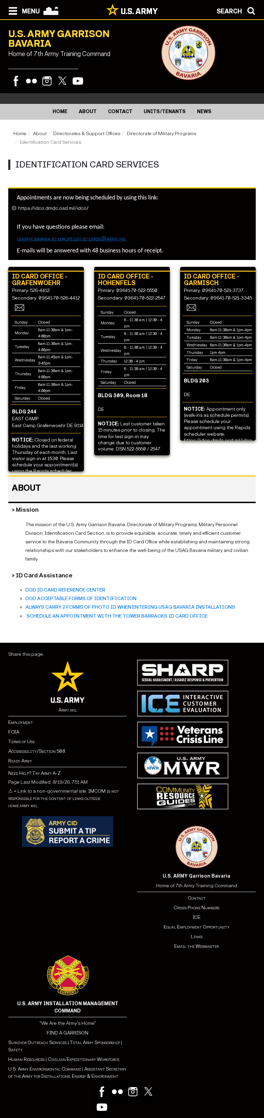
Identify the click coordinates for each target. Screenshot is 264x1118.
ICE (196, 917)
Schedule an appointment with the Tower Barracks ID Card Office (116, 616)
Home (19, 134)
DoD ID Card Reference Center (65, 590)
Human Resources (26, 1059)
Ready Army (20, 761)
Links (196, 937)
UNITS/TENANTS (165, 112)
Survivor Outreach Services (37, 1042)
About (40, 134)
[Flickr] (31, 81)
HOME (60, 112)
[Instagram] (47, 81)
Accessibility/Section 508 (36, 751)
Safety (15, 1050)
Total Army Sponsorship (95, 1042)
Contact (197, 898)
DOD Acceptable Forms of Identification (80, 598)
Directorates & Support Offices (86, 134)
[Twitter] (62, 81)
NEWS (204, 112)
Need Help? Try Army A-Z (34, 773)
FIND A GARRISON (67, 1033)
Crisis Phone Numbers (196, 908)
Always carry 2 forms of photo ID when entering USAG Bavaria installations (130, 607)
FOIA (13, 732)
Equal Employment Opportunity (197, 927)
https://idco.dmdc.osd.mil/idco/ (53, 208)
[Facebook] (16, 81)
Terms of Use (21, 742)
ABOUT (88, 112)
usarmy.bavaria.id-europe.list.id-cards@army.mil (71, 239)
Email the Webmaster (196, 946)
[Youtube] (78, 81)
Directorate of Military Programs (161, 134)
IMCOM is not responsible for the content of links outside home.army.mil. (63, 798)
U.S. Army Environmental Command (44, 1069)
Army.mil (67, 710)
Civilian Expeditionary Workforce (83, 1059)
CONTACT (120, 112)
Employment (20, 722)
